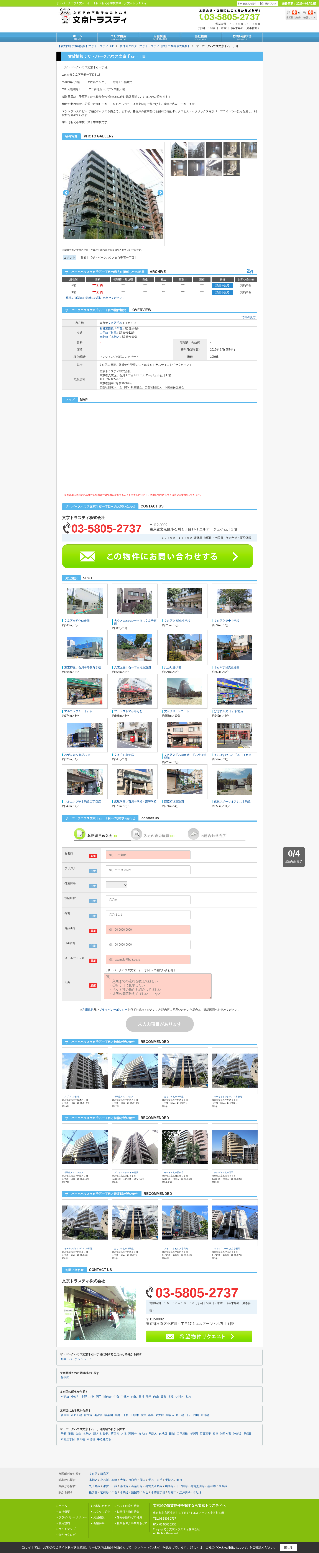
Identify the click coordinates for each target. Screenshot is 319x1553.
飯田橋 (180, 1415)
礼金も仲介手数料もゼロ (132, 1523)
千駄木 (125, 1396)
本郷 (84, 1396)
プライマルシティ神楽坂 (126, 1172)
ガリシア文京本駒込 (174, 1096)
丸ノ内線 (94, 1486)
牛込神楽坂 (104, 1439)
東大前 (159, 1415)
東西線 (223, 1486)
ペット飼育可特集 (128, 1505)
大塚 (91, 1396)
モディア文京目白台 (174, 1172)
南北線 (104, 336)
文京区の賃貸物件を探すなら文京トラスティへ (189, 1505)
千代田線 (182, 1486)
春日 (141, 1396)
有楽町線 (137, 1486)
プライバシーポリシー (113, 1009)
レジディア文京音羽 (223, 1172)
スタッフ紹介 (101, 1511)
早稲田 (247, 1433)
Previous (66, 193)
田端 (172, 1433)
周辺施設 (99, 1517)
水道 (171, 1396)
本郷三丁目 (122, 1415)
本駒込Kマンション (123, 1096)
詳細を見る (222, 285)
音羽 (163, 1396)
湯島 (148, 1396)
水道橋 (205, 1415)
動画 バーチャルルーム (76, 1359)
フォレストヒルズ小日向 (176, 1248)
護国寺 (65, 1415)
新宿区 (65, 1377)
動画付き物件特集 (128, 1511)
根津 (143, 1415)
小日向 (179, 1396)
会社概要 (64, 1511)
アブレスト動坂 (71, 1096)
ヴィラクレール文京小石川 (227, 1248)
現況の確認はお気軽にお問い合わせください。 (95, 297)
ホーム (63, 1505)
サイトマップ (67, 1528)
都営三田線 (107, 328)
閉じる (288, 1547)
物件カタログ (67, 1534)
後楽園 (108, 1415)
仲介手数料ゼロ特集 (129, 1517)
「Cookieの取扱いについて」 (232, 1547)
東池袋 (163, 1433)
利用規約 (88, 1009)
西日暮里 (205, 1433)
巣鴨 (114, 332)
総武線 (211, 1486)
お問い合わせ (101, 1505)
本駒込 (115, 336)
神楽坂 (237, 1433)
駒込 (106, 1433)
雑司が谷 (225, 1433)
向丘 (134, 1396)
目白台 (107, 1396)
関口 (99, 1396)
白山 (156, 1396)
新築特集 (99, 1523)
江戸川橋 (76, 1415)
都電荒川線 (198, 1486)
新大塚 (88, 1415)
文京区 (112, 323)
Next (160, 193)
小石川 (75, 1396)
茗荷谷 (98, 1415)
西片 (188, 1396)
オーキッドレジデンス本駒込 (228, 1096)
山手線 (104, 332)
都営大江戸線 (153, 1486)
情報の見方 (249, 317)
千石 (119, 323)
